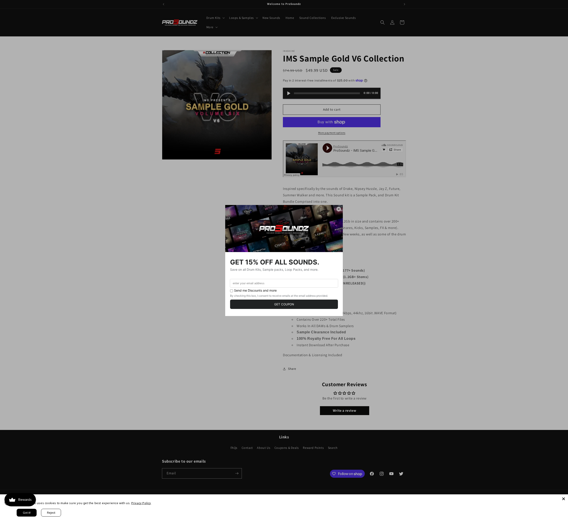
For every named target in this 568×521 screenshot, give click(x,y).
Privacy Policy (141, 503)
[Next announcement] (404, 4)
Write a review (344, 410)
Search (333, 448)
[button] (215, 17)
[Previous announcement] (163, 4)
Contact (247, 448)
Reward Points (313, 448)
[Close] (563, 499)
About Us (263, 448)
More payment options (331, 132)
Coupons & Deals (286, 448)
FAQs (234, 448)
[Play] (288, 93)
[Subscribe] (237, 473)
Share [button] (292, 369)
